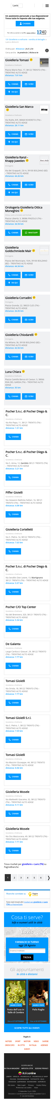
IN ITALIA (32, 1045)
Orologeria (9, 166)
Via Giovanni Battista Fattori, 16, (21, 500)
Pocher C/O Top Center (21, 607)
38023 (26, 305)
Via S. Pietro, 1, (13, 725)
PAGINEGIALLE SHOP (40, 1076)
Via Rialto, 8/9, (12, 120)
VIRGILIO (16, 1076)
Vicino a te (33, 52)
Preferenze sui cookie (24, 1087)
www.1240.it (31, 33)
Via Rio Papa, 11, (14, 422)
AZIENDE (44, 1045)
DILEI (42, 1079)
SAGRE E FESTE (15, 1005)
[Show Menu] (47, 5)
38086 (25, 218)
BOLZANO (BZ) (41, 170)
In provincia (22, 52)
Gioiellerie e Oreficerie (13, 65)
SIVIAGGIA (12, 1082)
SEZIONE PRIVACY (41, 1068)
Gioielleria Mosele (17, 792)
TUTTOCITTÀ (34, 1079)
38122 (29, 69)
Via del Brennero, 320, (16, 614)
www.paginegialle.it (35, 894)
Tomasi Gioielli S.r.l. (18, 718)
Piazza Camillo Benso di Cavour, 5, (21, 379)
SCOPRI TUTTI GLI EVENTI (27, 1028)
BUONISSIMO (32, 1082)
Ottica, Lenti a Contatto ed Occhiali (18, 215)
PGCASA (13, 1079)
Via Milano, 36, (12, 342)
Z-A (32, 48)
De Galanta (13, 644)
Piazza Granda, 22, (14, 305)
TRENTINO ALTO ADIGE (16, 72)
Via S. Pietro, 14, (13, 537)
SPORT (17, 1041)
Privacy (31, 1085)
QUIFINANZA (21, 1082)
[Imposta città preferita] (7, 5)
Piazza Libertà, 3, (13, 218)
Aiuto (36, 1087)
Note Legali (21, 1085)
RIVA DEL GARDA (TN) (15, 382)
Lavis (15, 5)
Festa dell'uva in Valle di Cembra (15, 1011)
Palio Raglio (38, 1009)
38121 (25, 422)
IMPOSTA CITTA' (27, 1068)
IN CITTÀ (21, 1045)
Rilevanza (20, 48)
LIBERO (9, 1076)
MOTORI (27, 1041)
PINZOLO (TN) (35, 218)
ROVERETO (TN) (33, 120)
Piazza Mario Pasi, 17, (15, 69)
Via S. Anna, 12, (13, 463)
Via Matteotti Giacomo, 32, (18, 799)
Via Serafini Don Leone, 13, (19, 577)
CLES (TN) (34, 305)
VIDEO (36, 1041)
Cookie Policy (41, 1085)
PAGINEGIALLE (25, 1076)
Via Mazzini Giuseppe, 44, (18, 762)
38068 (22, 120)
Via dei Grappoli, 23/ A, (16, 170)
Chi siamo (11, 1085)
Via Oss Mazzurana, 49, (17, 836)
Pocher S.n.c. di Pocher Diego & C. (26, 413)
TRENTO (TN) (39, 69)
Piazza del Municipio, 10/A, (18, 260)
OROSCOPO (9, 1045)
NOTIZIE (8, 1041)
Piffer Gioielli (14, 492)
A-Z (27, 48)
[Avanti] (47, 877)
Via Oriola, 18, (12, 688)
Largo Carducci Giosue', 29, (19, 651)
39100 (30, 170)
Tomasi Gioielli (15, 681)
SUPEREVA (42, 1082)
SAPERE (45, 1041)
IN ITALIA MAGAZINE (11, 1068)
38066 (41, 379)
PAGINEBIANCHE (23, 1079)
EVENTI (27, 1049)
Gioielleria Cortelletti (19, 529)
